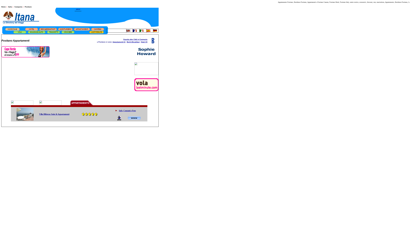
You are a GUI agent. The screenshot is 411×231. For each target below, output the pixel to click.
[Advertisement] (120, 13)
